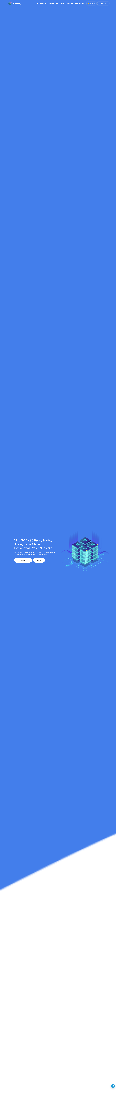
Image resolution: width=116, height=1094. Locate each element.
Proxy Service (41, 3)
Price (51, 3)
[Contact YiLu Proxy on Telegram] (113, 1086)
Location (69, 3)
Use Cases (59, 3)
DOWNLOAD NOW (23, 560)
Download (103, 3)
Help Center (79, 3)
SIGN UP (39, 560)
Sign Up (92, 3)
